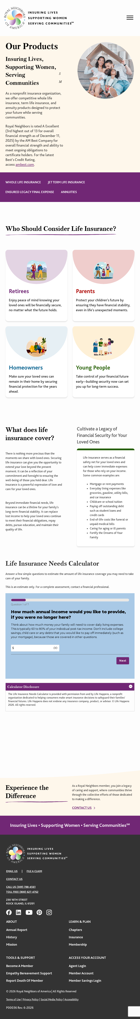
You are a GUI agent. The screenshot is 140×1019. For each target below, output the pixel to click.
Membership (78, 944)
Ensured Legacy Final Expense (29, 192)
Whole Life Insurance (23, 182)
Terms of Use (13, 999)
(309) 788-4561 (26, 887)
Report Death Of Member (24, 981)
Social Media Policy (52, 999)
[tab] (70, 687)
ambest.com (25, 164)
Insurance (76, 937)
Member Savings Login (85, 981)
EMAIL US (12, 871)
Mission (11, 944)
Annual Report (16, 930)
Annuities (69, 192)
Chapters (75, 930)
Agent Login (77, 966)
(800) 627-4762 (28, 891)
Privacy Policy (31, 999)
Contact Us (82, 808)
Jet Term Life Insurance (66, 182)
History (11, 937)
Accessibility (72, 999)
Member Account (81, 973)
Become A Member (19, 966)
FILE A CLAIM (34, 871)
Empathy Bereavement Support (29, 973)
